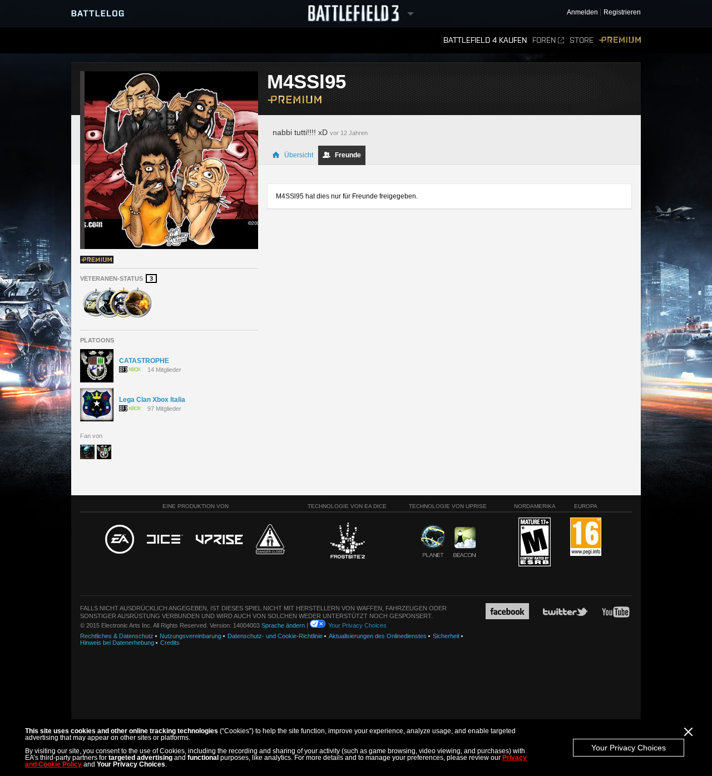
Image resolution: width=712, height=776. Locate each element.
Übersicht (298, 155)
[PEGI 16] (585, 537)
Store (582, 40)
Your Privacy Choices (628, 747)
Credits (170, 642)
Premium (620, 40)
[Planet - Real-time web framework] (433, 541)
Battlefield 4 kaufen (485, 40)
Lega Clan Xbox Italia (152, 400)
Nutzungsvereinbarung (190, 636)
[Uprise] (219, 540)
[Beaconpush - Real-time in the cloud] (464, 542)
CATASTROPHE (144, 361)
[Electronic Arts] (119, 540)
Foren (544, 40)
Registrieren (622, 12)
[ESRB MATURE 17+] (534, 543)
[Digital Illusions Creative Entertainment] (165, 540)
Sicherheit (446, 636)
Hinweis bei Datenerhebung (117, 642)
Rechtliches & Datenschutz (117, 636)
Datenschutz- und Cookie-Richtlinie (275, 636)
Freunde (348, 155)
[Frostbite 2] (347, 542)
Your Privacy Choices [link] (357, 625)
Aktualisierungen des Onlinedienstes (378, 636)
